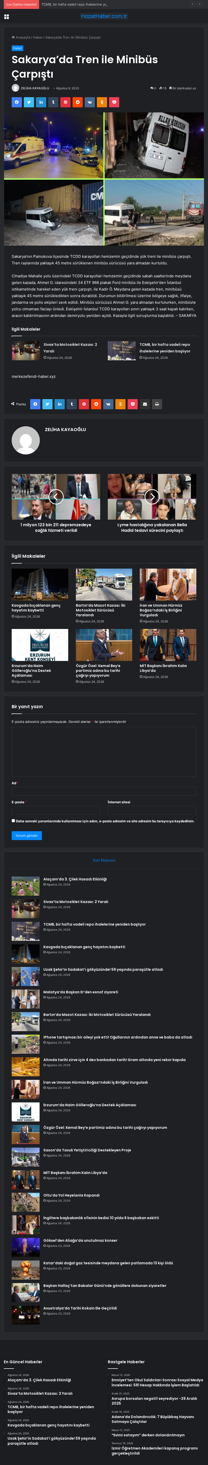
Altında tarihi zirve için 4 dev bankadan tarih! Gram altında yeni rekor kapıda (114, 1059)
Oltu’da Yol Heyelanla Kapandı (71, 1195)
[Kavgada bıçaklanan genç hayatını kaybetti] (40, 585)
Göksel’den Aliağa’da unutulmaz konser (80, 1240)
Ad (15, 783)
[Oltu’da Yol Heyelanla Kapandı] (26, 1202)
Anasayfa (22, 37)
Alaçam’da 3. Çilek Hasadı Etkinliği (75, 879)
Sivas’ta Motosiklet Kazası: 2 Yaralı (75, 901)
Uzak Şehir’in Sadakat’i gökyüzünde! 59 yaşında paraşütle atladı (103, 969)
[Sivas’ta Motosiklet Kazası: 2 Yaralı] (26, 350)
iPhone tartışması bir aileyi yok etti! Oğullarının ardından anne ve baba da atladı (117, 1037)
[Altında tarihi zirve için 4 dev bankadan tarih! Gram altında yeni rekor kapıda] (26, 1066)
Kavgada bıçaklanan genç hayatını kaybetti (36, 608)
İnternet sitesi (119, 802)
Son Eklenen (104, 860)
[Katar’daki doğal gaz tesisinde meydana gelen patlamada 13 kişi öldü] (26, 1270)
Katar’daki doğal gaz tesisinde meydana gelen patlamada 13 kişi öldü (108, 1263)
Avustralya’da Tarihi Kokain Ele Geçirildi (80, 1308)
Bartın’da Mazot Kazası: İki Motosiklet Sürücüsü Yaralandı (100, 610)
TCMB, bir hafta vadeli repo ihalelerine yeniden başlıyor (85, 4)
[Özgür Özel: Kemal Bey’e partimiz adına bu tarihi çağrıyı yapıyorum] (104, 645)
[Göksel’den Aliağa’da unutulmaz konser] (26, 1247)
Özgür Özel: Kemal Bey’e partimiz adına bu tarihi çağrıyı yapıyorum (98, 670)
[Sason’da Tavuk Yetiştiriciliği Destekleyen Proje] (26, 1157)
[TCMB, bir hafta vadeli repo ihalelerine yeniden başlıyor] (122, 350)
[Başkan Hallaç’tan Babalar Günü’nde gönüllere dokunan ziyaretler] (26, 1292)
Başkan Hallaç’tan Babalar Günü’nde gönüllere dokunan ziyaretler (104, 1285)
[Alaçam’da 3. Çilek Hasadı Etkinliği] (26, 886)
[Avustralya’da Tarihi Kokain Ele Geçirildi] (26, 1315)
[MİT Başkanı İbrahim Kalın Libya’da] (168, 645)
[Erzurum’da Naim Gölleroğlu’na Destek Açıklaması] (40, 645)
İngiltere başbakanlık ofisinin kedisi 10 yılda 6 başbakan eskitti (101, 1217)
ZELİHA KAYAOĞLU (35, 88)
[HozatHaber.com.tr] (104, 16)
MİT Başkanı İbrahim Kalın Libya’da (163, 668)
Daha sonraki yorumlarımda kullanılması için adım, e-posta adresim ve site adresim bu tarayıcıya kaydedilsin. (105, 821)
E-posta (19, 802)
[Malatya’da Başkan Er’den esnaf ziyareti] (26, 999)
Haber (38, 37)
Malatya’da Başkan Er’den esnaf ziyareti (80, 992)
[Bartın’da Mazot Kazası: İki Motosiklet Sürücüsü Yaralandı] (104, 585)
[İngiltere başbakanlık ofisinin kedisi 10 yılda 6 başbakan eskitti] (26, 1224)
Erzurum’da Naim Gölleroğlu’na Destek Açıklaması (31, 670)
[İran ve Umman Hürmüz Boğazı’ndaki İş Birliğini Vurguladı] (168, 585)
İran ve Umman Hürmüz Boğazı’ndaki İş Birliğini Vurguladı (161, 610)
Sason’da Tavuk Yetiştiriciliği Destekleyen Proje (87, 1150)
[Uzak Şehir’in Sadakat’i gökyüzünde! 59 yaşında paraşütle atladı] (26, 976)
